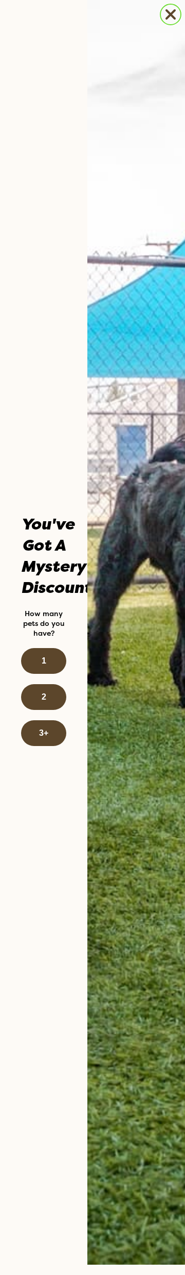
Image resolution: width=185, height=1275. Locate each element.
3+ (43, 732)
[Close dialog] (170, 14)
